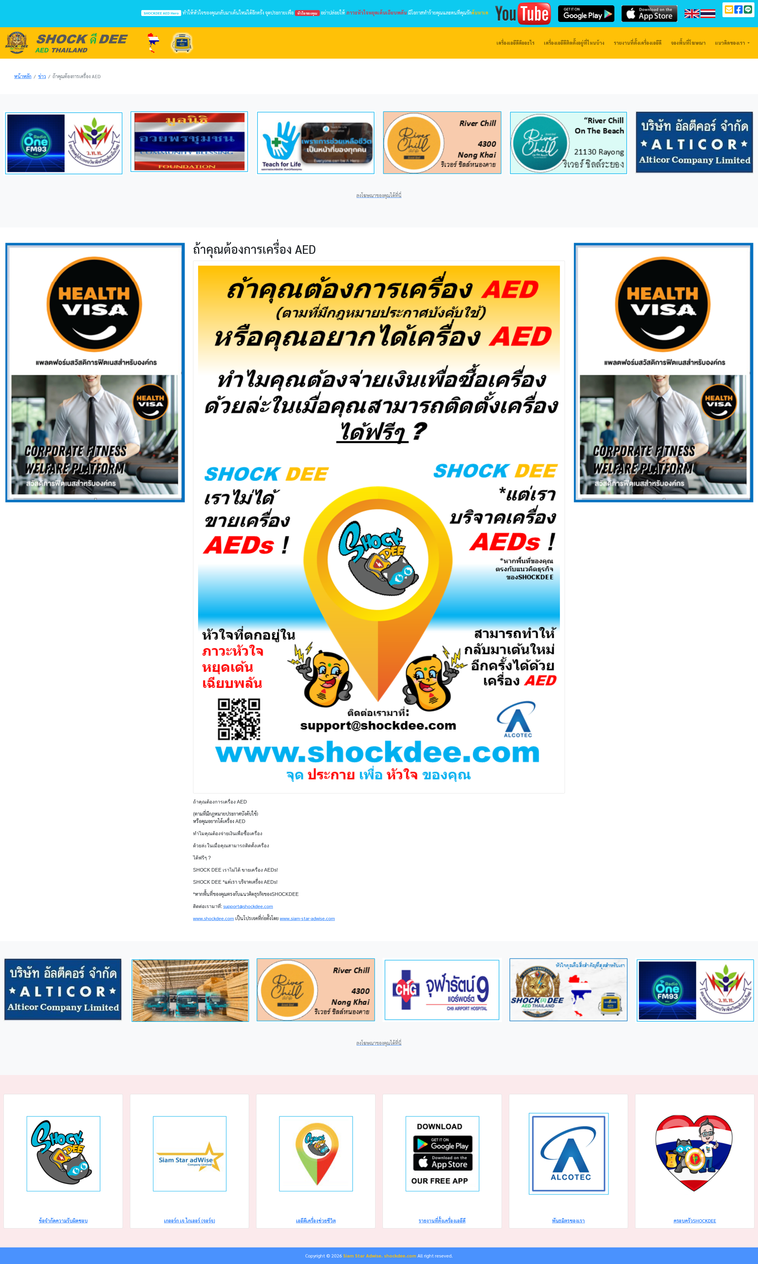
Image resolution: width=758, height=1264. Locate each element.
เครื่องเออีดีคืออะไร (515, 43)
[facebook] (738, 11)
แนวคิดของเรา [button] (730, 43)
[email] (729, 11)
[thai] (708, 13)
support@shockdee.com (248, 906)
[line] (748, 11)
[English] (692, 13)
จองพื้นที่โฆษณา (688, 43)
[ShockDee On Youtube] (523, 13)
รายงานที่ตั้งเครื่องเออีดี (637, 43)
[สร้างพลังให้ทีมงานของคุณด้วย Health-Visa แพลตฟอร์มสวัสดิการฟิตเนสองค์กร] (95, 372)
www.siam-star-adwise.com (307, 918)
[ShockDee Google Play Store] (586, 13)
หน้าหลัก (22, 76)
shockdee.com (400, 1255)
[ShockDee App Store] (649, 13)
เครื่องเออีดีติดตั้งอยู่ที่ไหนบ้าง (574, 43)
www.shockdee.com (213, 918)
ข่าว (42, 76)
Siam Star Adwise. (363, 1255)
